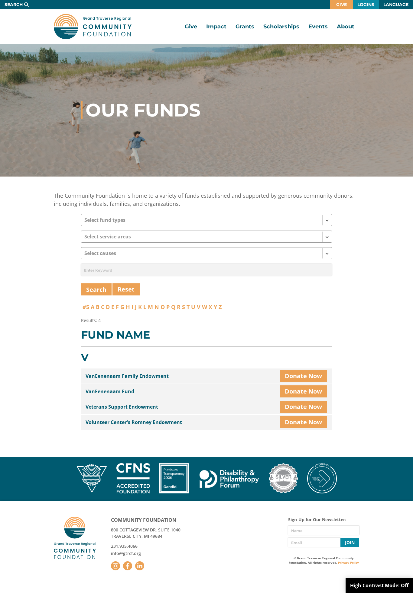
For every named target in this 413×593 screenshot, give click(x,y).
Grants (245, 26)
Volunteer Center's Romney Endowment (134, 422)
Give (341, 4)
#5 (86, 307)
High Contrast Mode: (379, 585)
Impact (216, 26)
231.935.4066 (124, 546)
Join (350, 542)
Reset (126, 289)
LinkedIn (139, 565)
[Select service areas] (206, 237)
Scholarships (281, 26)
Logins (365, 4)
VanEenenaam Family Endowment (127, 376)
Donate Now (303, 376)
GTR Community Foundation (93, 26)
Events (318, 26)
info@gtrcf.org (126, 553)
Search (14, 4)
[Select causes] (206, 253)
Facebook (127, 565)
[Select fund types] (206, 220)
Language (395, 4)
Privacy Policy (348, 562)
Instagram (115, 565)
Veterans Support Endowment (122, 406)
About (345, 26)
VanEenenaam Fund (110, 391)
